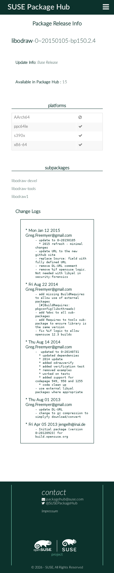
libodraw (22, 41)
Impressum (50, 511)
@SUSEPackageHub (61, 503)
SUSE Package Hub (39, 7)
